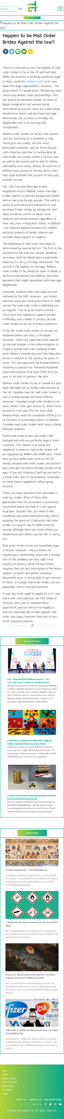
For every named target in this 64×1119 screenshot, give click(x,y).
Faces (5, 1074)
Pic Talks (7, 1090)
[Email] (24, 51)
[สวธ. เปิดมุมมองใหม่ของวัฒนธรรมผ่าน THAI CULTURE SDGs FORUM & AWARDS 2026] (32, 660)
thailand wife (35, 81)
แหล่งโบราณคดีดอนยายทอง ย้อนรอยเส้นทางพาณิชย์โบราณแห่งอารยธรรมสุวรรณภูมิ (31, 797)
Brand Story (8, 1086)
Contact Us (35, 1099)
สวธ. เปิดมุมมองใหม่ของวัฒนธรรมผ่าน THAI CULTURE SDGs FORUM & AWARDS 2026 (28, 681)
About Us (21, 1099)
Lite (4, 1070)
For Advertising (52, 1099)
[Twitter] (12, 51)
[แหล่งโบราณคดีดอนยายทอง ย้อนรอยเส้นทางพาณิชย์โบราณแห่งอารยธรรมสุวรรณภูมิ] (32, 777)
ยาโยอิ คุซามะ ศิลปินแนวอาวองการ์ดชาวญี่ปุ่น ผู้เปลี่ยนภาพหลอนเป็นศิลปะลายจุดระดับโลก (29, 742)
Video (5, 1093)
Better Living (9, 1078)
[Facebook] (5, 51)
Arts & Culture (10, 1082)
